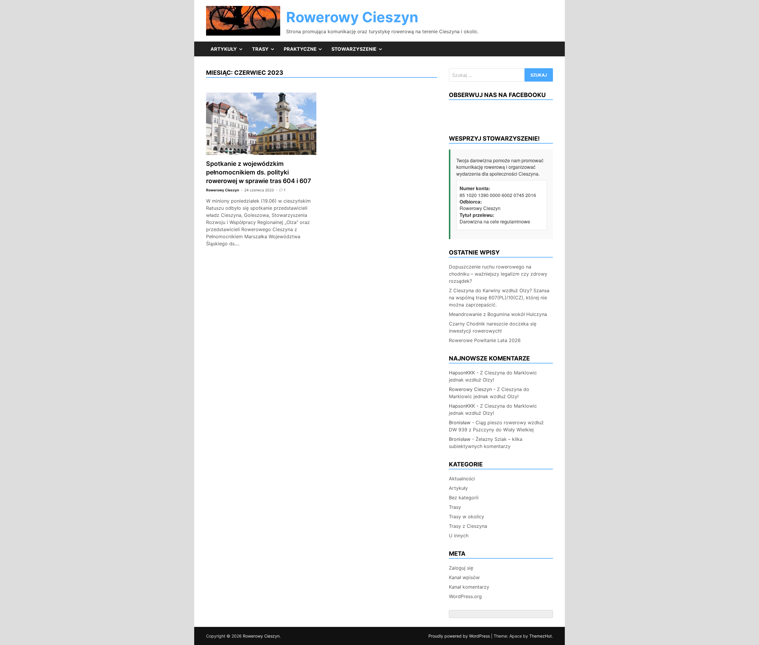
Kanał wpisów (464, 577)
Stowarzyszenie (359, 51)
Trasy (265, 51)
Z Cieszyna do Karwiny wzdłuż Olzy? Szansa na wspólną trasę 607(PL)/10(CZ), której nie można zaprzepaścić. (499, 297)
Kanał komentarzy (469, 587)
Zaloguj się (461, 568)
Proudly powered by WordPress (459, 635)
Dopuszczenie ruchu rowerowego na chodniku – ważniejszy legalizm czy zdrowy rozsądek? (498, 274)
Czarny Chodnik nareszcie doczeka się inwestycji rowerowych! (492, 327)
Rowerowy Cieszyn (352, 17)
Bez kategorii (464, 498)
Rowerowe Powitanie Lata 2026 (485, 340)
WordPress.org (465, 596)
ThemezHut (540, 635)
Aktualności (462, 479)
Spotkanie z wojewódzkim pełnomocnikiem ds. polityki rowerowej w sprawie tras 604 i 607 (258, 172)
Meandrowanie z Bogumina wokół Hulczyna (498, 314)
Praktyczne (305, 51)
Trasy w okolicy (466, 517)
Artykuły (229, 51)
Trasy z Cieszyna (468, 526)
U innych (458, 535)
